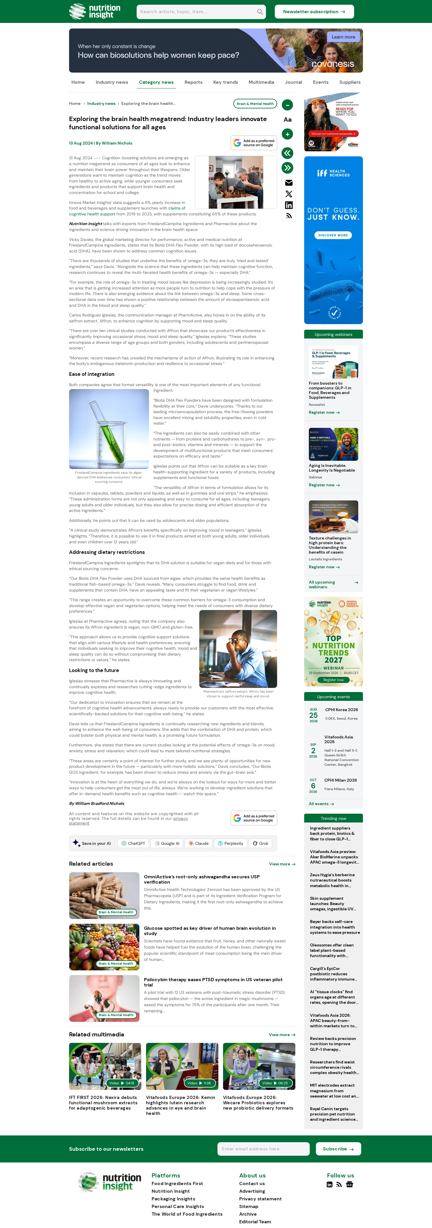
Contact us (252, 1183)
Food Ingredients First (177, 1183)
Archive (248, 1214)
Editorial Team (255, 1221)
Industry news (112, 82)
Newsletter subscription (311, 11)
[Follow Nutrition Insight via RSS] (339, 1186)
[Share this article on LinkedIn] (289, 206)
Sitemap (248, 1206)
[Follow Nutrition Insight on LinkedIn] (329, 1186)
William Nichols (117, 143)
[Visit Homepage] (95, 21)
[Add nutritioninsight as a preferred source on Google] (254, 142)
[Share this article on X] (289, 195)
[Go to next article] (288, 168)
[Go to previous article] (288, 153)
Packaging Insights (173, 1199)
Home (78, 82)
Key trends (225, 82)
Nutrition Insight (171, 1191)
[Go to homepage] (109, 1191)
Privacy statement (260, 1199)
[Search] (260, 12)
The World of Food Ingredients (187, 1214)
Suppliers (350, 82)
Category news (156, 82)
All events (319, 803)
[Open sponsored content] (216, 71)
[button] (133, 843)
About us (252, 1176)
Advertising (252, 1191)
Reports (193, 82)
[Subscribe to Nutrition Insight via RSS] (289, 218)
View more (279, 864)
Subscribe (335, 1149)
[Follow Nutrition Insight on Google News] (350, 1186)
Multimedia (261, 82)
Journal (293, 82)
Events (321, 82)
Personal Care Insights (178, 1206)
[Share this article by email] (289, 184)
